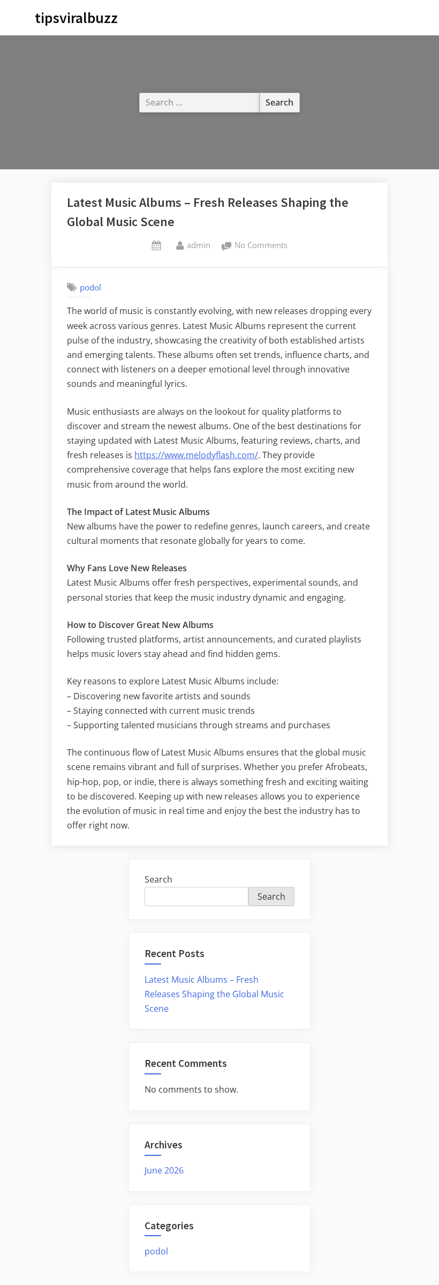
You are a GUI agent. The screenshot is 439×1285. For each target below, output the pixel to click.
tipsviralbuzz (76, 17)
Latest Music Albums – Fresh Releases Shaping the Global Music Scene (214, 994)
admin (198, 244)
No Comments (260, 246)
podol (90, 287)
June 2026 (164, 1170)
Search (158, 879)
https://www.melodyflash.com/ (196, 455)
